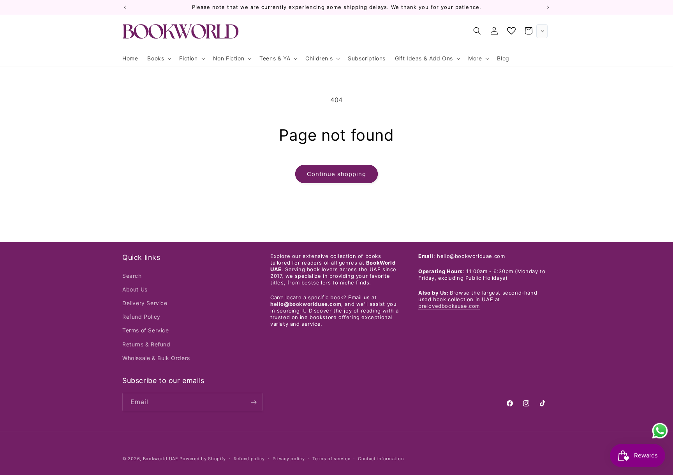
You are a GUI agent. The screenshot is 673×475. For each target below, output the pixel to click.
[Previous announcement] (125, 7)
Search (132, 275)
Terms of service (331, 458)
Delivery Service (144, 302)
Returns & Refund (146, 344)
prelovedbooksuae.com (449, 305)
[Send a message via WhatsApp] (660, 431)
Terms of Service (145, 330)
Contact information (380, 458)
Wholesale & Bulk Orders (156, 357)
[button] (158, 58)
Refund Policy (141, 316)
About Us (135, 289)
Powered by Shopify (203, 458)
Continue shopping (336, 174)
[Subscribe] (253, 402)
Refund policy (249, 458)
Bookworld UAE (160, 458)
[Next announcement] (548, 7)
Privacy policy (289, 458)
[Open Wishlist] (511, 30)
